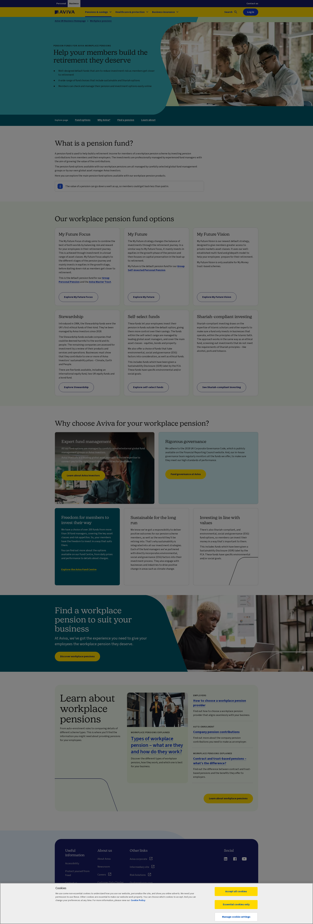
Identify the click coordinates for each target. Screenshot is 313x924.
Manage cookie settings (236, 917)
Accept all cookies (236, 891)
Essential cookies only (236, 904)
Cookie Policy (138, 900)
